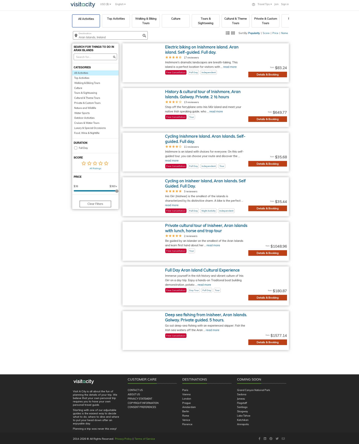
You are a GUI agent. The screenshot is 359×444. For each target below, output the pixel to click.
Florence (187, 424)
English (119, 4)
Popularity (254, 33)
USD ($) (105, 4)
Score (266, 33)
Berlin (185, 411)
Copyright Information (143, 402)
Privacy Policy (123, 438)
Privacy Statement (140, 398)
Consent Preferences (142, 407)
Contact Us (135, 390)
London (186, 398)
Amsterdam (189, 407)
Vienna (186, 394)
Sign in (285, 4)
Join (276, 4)
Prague (186, 402)
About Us (134, 394)
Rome (185, 415)
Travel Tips (264, 4)
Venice (186, 419)
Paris (185, 390)
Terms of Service (144, 438)
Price (275, 33)
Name (284, 33)
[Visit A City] (83, 381)
